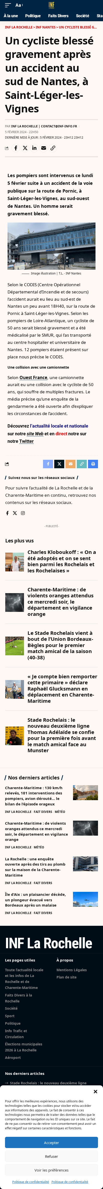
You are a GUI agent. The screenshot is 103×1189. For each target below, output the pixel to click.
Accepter (51, 1142)
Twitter (26, 441)
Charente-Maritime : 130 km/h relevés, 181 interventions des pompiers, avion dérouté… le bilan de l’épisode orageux (33, 795)
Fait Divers (43, 812)
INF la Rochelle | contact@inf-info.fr (44, 126)
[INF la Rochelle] (51, 5)
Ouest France (33, 377)
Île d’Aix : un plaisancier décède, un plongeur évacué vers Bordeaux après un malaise (35, 900)
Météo (60, 812)
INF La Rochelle (18, 812)
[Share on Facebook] (16, 148)
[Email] (43, 148)
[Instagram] (23, 513)
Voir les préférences (51, 1170)
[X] (15, 513)
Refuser (51, 1156)
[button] (95, 1091)
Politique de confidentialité (30, 1182)
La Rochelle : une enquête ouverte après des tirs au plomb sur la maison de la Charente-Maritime (35, 867)
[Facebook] (7, 513)
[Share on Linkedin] (34, 148)
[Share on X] (25, 148)
